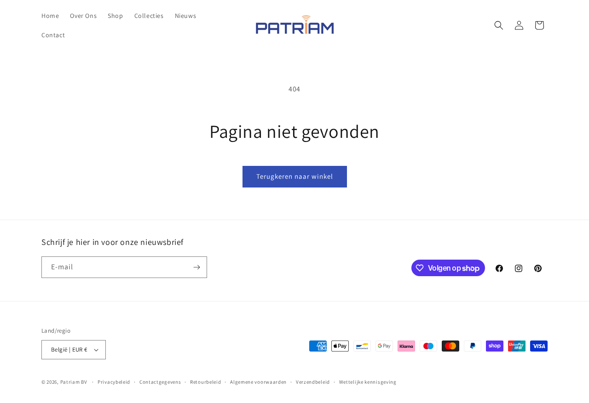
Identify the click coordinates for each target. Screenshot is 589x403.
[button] (499, 25)
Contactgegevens (160, 382)
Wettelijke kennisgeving (368, 382)
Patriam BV (73, 382)
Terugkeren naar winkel (294, 176)
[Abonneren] (196, 267)
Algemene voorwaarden (258, 382)
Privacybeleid (114, 382)
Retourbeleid (205, 382)
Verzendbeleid (313, 382)
